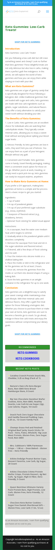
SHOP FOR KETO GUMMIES (27, 42)
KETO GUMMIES (27, 352)
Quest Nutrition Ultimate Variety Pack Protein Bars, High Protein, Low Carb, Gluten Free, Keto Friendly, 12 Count (26, 491)
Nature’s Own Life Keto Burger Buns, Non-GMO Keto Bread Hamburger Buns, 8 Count (24, 388)
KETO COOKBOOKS (27, 358)
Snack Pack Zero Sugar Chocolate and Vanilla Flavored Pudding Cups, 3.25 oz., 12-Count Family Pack (26, 417)
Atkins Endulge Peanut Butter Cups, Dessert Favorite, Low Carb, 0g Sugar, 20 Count (27, 461)
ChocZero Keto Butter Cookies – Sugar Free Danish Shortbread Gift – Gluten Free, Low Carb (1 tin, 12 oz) (26, 505)
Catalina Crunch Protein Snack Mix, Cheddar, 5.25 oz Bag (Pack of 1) (26, 376)
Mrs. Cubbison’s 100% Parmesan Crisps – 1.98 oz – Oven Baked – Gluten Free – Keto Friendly (27, 448)
